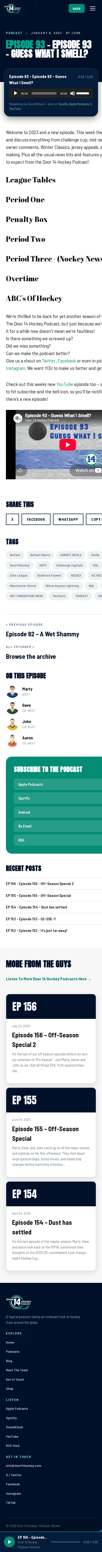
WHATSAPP (68, 519)
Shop (9, 1388)
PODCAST (14, 33)
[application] (51, 93)
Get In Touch (15, 1379)
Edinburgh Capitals (69, 565)
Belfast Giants (40, 555)
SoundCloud (14, 1427)
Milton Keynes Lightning (62, 586)
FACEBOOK (36, 519)
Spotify (63, 104)
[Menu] (92, 8)
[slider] (83, 92)
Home (10, 1342)
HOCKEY (76, 575)
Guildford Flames (49, 575)
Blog (9, 1361)
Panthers (59, 596)
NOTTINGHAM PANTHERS (26, 596)
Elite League (18, 575)
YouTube (15, 109)
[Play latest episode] (9, 1541)
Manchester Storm (23, 586)
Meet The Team (17, 1370)
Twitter (49, 360)
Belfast (15, 555)
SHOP (77, 8)
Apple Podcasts (79, 104)
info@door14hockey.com (23, 1465)
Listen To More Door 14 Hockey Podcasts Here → (49, 978)
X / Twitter (14, 1475)
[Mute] (72, 93)
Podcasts (12, 1351)
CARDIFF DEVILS (70, 555)
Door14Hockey (19, 565)
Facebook (67, 360)
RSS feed (12, 1445)
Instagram (15, 368)
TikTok (11, 1502)
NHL (91, 586)
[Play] (15, 93)
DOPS (43, 565)
